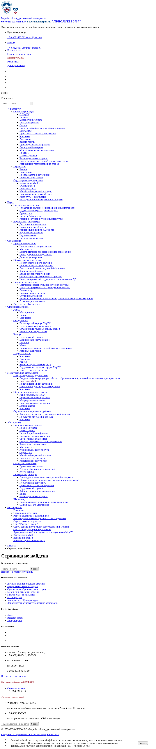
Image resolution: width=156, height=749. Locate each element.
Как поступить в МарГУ (32, 394)
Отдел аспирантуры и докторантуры (39, 210)
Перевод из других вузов (32, 458)
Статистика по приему (25, 463)
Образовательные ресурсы (27, 260)
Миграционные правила (32, 400)
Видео (23, 493)
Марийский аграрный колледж (36, 191)
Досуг (16, 309)
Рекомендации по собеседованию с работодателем (39, 518)
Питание (24, 342)
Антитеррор (26, 139)
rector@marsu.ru (34, 37)
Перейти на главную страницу (17, 571)
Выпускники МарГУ (24, 535)
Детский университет (31, 257)
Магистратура (27, 249)
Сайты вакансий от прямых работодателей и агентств (41, 526)
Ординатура (26, 213)
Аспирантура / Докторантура (22, 600)
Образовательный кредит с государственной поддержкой (49, 480)
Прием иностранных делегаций (36, 383)
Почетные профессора (31, 177)
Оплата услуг (27, 290)
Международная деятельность (22, 372)
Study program (14, 620)
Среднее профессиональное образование (41, 441)
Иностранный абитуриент (33, 460)
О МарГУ (24, 114)
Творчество (25, 317)
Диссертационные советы (33, 224)
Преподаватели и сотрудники (35, 175)
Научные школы (28, 235)
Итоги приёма (27, 471)
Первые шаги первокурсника (35, 397)
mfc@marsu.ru (33, 47)
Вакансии (25, 359)
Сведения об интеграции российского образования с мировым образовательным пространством (70, 378)
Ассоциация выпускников (33, 331)
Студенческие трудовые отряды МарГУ (40, 328)
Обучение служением (31, 295)
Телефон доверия (28, 155)
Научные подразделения (26, 205)
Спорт (23, 315)
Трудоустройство (22, 353)
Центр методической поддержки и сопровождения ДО (48, 279)
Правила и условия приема (27, 425)
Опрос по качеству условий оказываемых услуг (44, 161)
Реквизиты (13, 61)
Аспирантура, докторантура (34, 449)
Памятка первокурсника (32, 293)
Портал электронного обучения (36, 262)
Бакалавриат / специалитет (21, 594)
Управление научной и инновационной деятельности (47, 207)
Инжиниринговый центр (33, 227)
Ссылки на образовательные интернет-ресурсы (44, 284)
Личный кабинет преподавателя (36, 265)
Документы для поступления (35, 436)
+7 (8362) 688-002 (16, 37)
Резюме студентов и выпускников (31, 515)
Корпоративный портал (32, 271)
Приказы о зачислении (31, 466)
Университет (14, 109)
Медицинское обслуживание (35, 339)
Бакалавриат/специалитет (33, 444)
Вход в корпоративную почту (35, 273)
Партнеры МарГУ (29, 381)
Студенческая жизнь (17, 306)
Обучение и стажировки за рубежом (32, 411)
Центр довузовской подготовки (36, 254)
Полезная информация (25, 282)
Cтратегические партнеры (33, 370)
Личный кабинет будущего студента (26, 583)
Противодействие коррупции (35, 144)
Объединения (20, 320)
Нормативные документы (33, 482)
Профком (24, 153)
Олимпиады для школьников (35, 504)
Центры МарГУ (28, 188)
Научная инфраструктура (26, 221)
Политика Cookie (81, 745)
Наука (10, 202)
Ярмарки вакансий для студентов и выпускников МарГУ (43, 532)
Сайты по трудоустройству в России (32, 529)
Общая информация (23, 111)
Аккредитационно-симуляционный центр (41, 199)
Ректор (23, 169)
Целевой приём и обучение (34, 433)
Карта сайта (53, 734)
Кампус (17, 334)
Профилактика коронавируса (22, 586)
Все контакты (14, 50)
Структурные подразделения (28, 180)
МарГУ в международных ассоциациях (40, 386)
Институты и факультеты (33, 196)
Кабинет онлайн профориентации (37, 491)
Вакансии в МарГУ (23, 537)
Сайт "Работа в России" (25, 524)
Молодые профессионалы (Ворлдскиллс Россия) (45, 287)
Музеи (23, 345)
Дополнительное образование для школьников (44, 502)
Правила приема (28, 427)
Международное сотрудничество (37, 150)
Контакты (25, 136)
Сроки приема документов (33, 438)
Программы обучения (24, 243)
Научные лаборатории (31, 232)
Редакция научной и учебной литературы (41, 218)
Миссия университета (31, 120)
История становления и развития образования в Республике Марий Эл (56, 298)
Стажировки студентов (25, 513)
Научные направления (31, 238)
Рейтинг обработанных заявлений (37, 469)
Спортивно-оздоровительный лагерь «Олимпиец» (46, 348)
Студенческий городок (31, 337)
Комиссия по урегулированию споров (39, 164)
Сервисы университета (19, 54)
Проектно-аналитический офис (36, 194)
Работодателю (14, 507)
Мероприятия (27, 312)
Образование (14, 240)
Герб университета (29, 122)
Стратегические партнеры (27, 521)
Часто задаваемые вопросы (34, 158)
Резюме (23, 361)
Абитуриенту (14, 422)
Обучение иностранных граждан (30, 392)
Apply (10, 615)
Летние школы (27, 405)
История (24, 117)
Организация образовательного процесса (41, 276)
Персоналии (19, 166)
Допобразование (16, 65)
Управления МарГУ (30, 183)
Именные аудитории (30, 350)
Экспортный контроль (31, 147)
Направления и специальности (36, 246)
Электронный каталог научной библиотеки (42, 268)
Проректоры (26, 172)
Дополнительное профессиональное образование (45, 251)
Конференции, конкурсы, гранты (37, 229)
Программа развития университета (38, 133)
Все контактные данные (13, 676)
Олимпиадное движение (32, 301)
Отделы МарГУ (28, 186)
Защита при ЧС (27, 142)
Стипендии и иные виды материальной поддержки (46, 477)
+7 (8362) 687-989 (16, 47)
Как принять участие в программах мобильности (45, 414)
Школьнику (19, 499)
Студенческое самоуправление (35, 326)
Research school (15, 617)
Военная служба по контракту (35, 364)
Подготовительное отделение (35, 403)
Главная (11, 545)
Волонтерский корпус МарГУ (35, 323)
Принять (143, 743)
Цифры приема (27, 430)
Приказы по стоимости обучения (37, 485)
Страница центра (16, 688)
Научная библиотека (30, 216)
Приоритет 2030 (15, 58)
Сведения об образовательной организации (42, 128)
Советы (23, 125)
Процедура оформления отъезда (36, 416)
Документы (26, 131)
